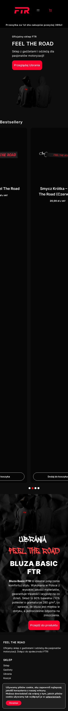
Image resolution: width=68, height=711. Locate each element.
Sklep (6, 665)
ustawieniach (53, 696)
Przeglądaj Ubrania (27, 65)
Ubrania (7, 673)
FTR (45, 651)
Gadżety (8, 669)
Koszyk (7, 678)
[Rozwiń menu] (38, 10)
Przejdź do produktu (44, 625)
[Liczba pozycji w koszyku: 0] (50, 10)
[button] (30, 488)
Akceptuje (13, 703)
